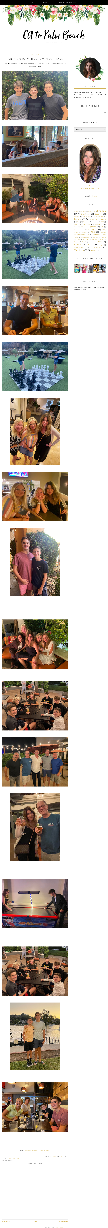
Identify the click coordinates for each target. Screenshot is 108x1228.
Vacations (93, 250)
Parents (103, 237)
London (76, 230)
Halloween (86, 224)
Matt (93, 232)
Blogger (94, 196)
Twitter (34, 1151)
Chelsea (101, 210)
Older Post (63, 1222)
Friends (10, 1158)
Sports (84, 242)
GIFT (102, 222)
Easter (76, 216)
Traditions (96, 247)
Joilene (90, 185)
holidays (98, 224)
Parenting (95, 237)
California (91, 211)
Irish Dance (84, 227)
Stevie (77, 244)
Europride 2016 (99, 216)
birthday (83, 211)
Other (48, 1151)
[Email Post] (66, 1156)
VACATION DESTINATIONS (67, 3)
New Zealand (85, 237)
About (32, 3)
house (76, 227)
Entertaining (87, 216)
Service (76, 242)
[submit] (105, 113)
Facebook (27, 1151)
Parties (85, 239)
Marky (91, 229)
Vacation (16, 1158)
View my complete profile (90, 188)
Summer (91, 245)
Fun (78, 222)
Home (35, 1222)
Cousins (98, 214)
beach (76, 211)
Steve (99, 242)
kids (102, 227)
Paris (78, 239)
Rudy (101, 239)
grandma (77, 224)
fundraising (95, 222)
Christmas (85, 214)
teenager (101, 245)
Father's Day (93, 219)
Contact (45, 3)
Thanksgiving (78, 247)
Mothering (96, 234)
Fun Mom (86, 222)
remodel (94, 239)
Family (77, 219)
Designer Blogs (59, 1227)
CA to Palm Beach (54, 36)
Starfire (92, 242)
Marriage (84, 232)
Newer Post (6, 1222)
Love (83, 230)
